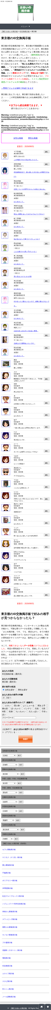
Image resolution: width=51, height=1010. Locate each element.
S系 (43, 709)
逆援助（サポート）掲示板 (12, 950)
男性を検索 (33, 138)
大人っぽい (33, 712)
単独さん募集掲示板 (9, 911)
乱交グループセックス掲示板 (13, 896)
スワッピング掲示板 (9, 919)
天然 (36, 709)
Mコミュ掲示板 (8, 989)
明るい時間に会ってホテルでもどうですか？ (29, 214)
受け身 (17, 706)
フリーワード (8, 718)
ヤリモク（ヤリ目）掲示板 (12, 857)
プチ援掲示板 (7, 942)
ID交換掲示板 (7, 966)
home (42, 1006)
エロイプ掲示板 (8, 973)
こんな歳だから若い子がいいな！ (25, 251)
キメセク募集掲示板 (9, 935)
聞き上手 (41, 706)
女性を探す (10, 690)
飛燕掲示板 (6, 958)
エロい (8, 706)
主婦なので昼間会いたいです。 (24, 343)
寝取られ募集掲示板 (9, 927)
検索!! (25, 739)
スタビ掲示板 (7, 981)
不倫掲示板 (6, 873)
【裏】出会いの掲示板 (18, 1008)
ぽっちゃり (16, 709)
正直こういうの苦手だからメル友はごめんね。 (30, 189)
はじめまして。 (19, 202)
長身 (10, 712)
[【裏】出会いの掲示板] (25, 12)
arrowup (48, 1006)
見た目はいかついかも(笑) (23, 276)
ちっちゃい (21, 712)
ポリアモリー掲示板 (9, 880)
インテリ (27, 709)
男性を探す (23, 690)
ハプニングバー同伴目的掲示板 (14, 904)
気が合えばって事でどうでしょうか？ (27, 239)
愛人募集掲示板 (8, 865)
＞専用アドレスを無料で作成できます (17, 88)
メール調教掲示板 (9, 997)
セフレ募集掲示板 (9, 849)
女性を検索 (18, 138)
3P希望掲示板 (7, 888)
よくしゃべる (29, 706)
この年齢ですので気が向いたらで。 (26, 160)
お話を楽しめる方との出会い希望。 (26, 331)
